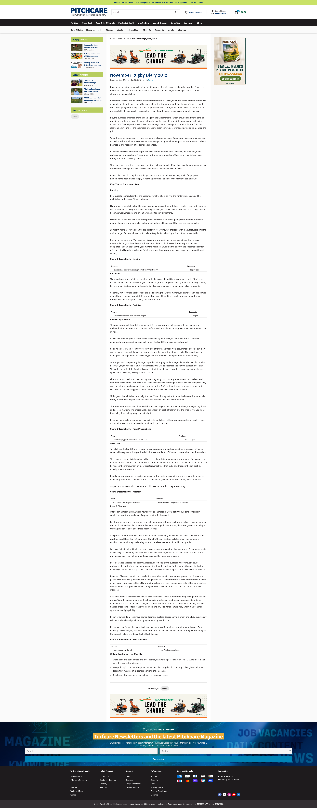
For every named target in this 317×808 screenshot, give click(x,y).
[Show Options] (290, 751)
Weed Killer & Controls (105, 23)
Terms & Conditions (159, 791)
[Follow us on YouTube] (234, 794)
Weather (109, 29)
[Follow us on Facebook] (220, 794)
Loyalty (171, 29)
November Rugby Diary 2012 (144, 38)
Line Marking (143, 23)
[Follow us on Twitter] (224, 794)
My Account (220, 13)
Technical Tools (133, 29)
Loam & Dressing (160, 23)
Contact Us (159, 29)
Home (112, 38)
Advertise (182, 29)
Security (154, 780)
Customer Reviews (108, 780)
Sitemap (154, 795)
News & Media (77, 29)
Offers (199, 23)
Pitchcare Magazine (78, 780)
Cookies (154, 783)
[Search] (177, 12)
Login (128, 776)
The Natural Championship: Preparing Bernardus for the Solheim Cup (92, 81)
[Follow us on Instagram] (229, 794)
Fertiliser (75, 23)
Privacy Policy (157, 787)
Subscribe (158, 759)
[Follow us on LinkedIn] (238, 794)
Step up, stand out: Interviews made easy (92, 63)
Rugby (74, 116)
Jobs (100, 29)
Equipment (188, 23)
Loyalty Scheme (132, 787)
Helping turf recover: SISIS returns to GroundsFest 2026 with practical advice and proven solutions (93, 55)
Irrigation (175, 23)
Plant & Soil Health (126, 23)
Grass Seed (87, 23)
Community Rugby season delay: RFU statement (91, 46)
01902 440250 (195, 12)
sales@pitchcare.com (229, 779)
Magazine (90, 29)
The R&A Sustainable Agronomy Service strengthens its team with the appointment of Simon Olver (93, 90)
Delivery (103, 783)
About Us (147, 29)
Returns (103, 787)
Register (129, 780)
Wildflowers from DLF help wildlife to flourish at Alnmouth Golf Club (93, 99)
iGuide (120, 29)
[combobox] (143, 12)
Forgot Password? (133, 783)
